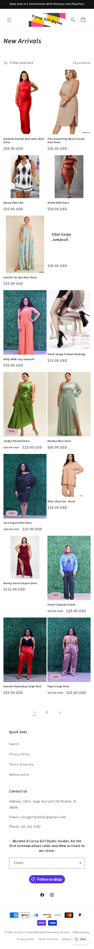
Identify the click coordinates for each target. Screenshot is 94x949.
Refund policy (19, 774)
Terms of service (48, 939)
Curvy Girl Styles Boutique (29, 932)
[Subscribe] (80, 863)
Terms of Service (21, 764)
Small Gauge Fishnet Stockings (66, 354)
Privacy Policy (19, 754)
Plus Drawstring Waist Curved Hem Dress (65, 140)
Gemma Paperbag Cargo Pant (22, 686)
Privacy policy (25, 939)
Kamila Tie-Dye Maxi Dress (20, 277)
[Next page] (59, 712)
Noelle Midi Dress (58, 203)
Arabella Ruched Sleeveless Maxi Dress (24, 140)
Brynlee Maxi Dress (59, 441)
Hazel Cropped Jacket (61, 605)
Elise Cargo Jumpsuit (61, 237)
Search (14, 744)
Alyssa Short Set (13, 203)
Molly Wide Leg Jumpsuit (18, 359)
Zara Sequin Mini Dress (17, 523)
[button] (9, 20)
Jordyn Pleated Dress (16, 441)
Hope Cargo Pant (58, 686)
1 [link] (35, 712)
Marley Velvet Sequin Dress (20, 583)
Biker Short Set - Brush (61, 501)
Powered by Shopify (57, 932)
